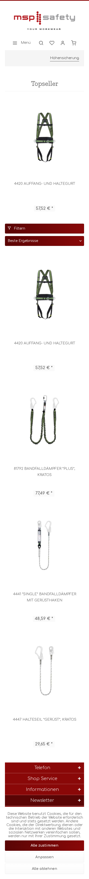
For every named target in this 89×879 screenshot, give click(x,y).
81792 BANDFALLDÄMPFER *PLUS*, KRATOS (44, 472)
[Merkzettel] (52, 43)
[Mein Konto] (63, 43)
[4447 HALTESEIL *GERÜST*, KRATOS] (44, 670)
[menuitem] (20, 43)
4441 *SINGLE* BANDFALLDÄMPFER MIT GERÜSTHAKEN (44, 597)
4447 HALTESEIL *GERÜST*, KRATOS (44, 719)
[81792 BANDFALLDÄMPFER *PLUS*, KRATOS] (44, 419)
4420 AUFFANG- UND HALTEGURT (44, 184)
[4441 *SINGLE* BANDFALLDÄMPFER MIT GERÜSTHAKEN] (44, 545)
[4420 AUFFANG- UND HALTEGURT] (44, 137)
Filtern (19, 228)
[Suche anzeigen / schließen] (41, 43)
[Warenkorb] (74, 43)
